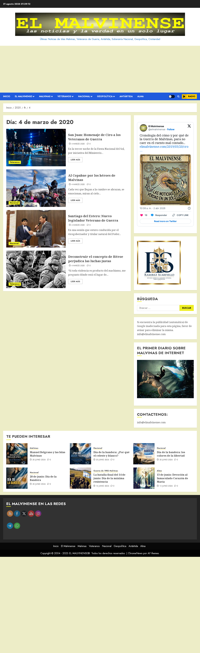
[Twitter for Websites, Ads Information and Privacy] (189, 208)
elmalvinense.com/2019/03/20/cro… (164, 148)
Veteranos (64, 96)
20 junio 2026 (39, 460)
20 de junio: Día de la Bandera (43, 478)
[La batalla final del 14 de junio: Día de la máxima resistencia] (80, 478)
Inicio (6, 96)
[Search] (178, 96)
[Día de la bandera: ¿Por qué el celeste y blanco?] (80, 453)
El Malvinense (23, 96)
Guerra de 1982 (101, 471)
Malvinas (44, 96)
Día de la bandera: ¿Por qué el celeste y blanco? (111, 453)
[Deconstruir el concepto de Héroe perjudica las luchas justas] (36, 269)
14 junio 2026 (102, 486)
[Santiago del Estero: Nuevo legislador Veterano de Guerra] (36, 228)
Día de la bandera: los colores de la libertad (171, 453)
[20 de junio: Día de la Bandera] (17, 478)
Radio (191, 96)
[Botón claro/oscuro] (172, 96)
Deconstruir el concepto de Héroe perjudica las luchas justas (95, 259)
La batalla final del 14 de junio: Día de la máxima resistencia (109, 478)
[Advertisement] (100, 69)
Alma (140, 96)
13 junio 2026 (166, 486)
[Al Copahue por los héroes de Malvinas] (36, 188)
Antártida (126, 96)
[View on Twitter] (189, 128)
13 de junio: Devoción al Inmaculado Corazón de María (172, 478)
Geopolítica (104, 96)
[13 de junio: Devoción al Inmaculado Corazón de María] (144, 478)
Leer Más (75, 159)
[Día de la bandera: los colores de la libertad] (144, 453)
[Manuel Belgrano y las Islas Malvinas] (17, 453)
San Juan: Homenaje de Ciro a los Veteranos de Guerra (94, 137)
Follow (171, 129)
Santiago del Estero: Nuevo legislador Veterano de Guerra (93, 218)
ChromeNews (135, 553)
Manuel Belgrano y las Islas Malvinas (47, 453)
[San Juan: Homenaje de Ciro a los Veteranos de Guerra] (36, 147)
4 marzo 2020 (78, 144)
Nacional (84, 96)
